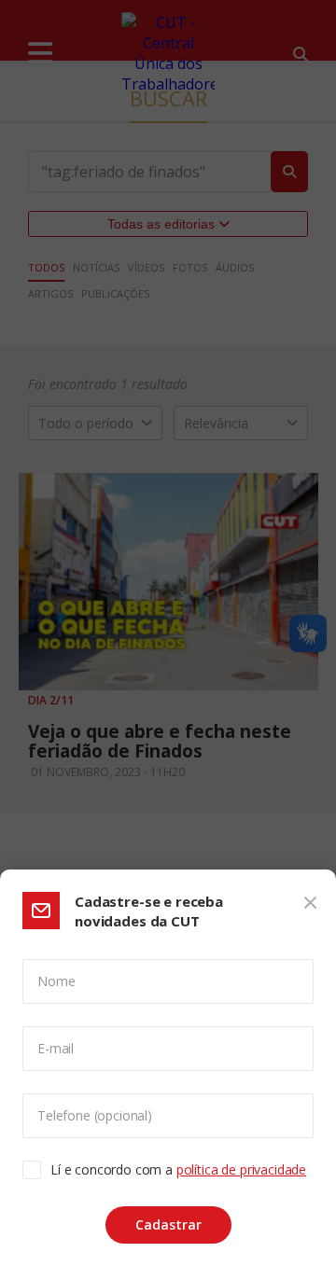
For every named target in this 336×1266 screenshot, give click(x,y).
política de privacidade (241, 1169)
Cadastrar (168, 1224)
